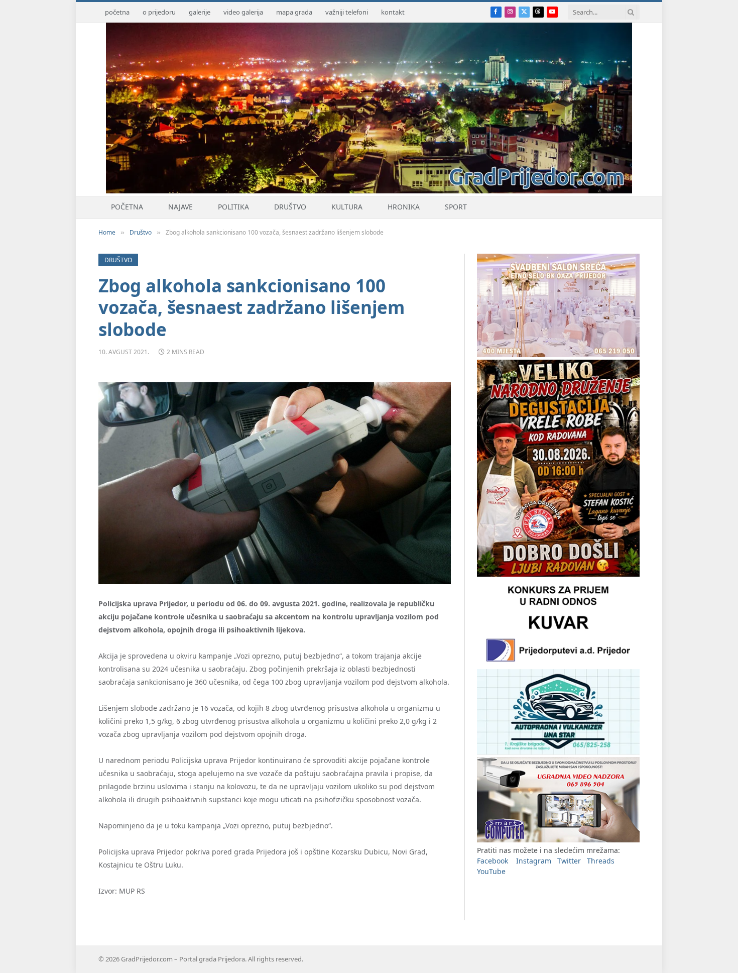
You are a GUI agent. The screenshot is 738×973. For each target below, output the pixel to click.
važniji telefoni (346, 12)
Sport (456, 206)
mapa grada (294, 12)
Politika (233, 206)
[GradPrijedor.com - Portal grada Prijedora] (369, 190)
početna (117, 12)
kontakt (393, 12)
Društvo (290, 206)
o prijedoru (159, 12)
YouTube (491, 871)
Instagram (533, 861)
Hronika (404, 206)
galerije (199, 12)
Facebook (492, 861)
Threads (600, 861)
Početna (127, 206)
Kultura (346, 206)
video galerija (243, 12)
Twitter (569, 861)
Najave (180, 206)
